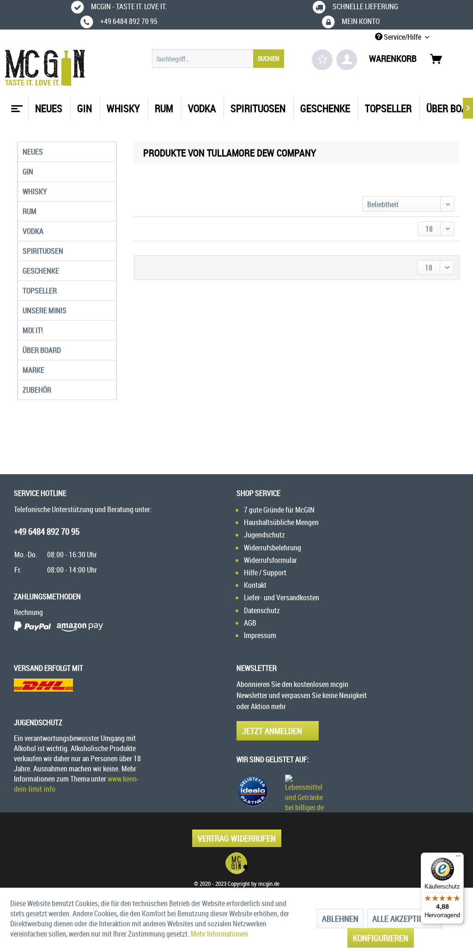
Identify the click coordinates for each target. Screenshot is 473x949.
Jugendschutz (264, 535)
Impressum (260, 635)
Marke (33, 370)
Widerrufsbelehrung (272, 548)
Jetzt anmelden (272, 730)
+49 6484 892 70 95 (46, 531)
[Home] (16, 105)
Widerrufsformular (270, 560)
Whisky (35, 191)
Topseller (40, 291)
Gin (28, 172)
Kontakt (255, 585)
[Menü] (458, 858)
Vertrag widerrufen (237, 838)
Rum (29, 211)
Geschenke (41, 271)
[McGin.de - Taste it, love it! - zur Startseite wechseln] (45, 67)
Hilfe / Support (265, 572)
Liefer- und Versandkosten (281, 597)
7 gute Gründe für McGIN (279, 510)
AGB (250, 623)
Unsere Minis (45, 310)
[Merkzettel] (322, 59)
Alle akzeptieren (404, 918)
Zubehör (37, 390)
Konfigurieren (380, 937)
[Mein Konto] (346, 59)
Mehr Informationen (219, 934)
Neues (33, 152)
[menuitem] (218, 58)
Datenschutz (262, 610)
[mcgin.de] (236, 863)
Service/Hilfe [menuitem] (402, 37)
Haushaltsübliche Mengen (281, 522)
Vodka (33, 231)
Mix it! (33, 330)
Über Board (42, 350)
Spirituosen (43, 251)
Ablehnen (340, 918)
